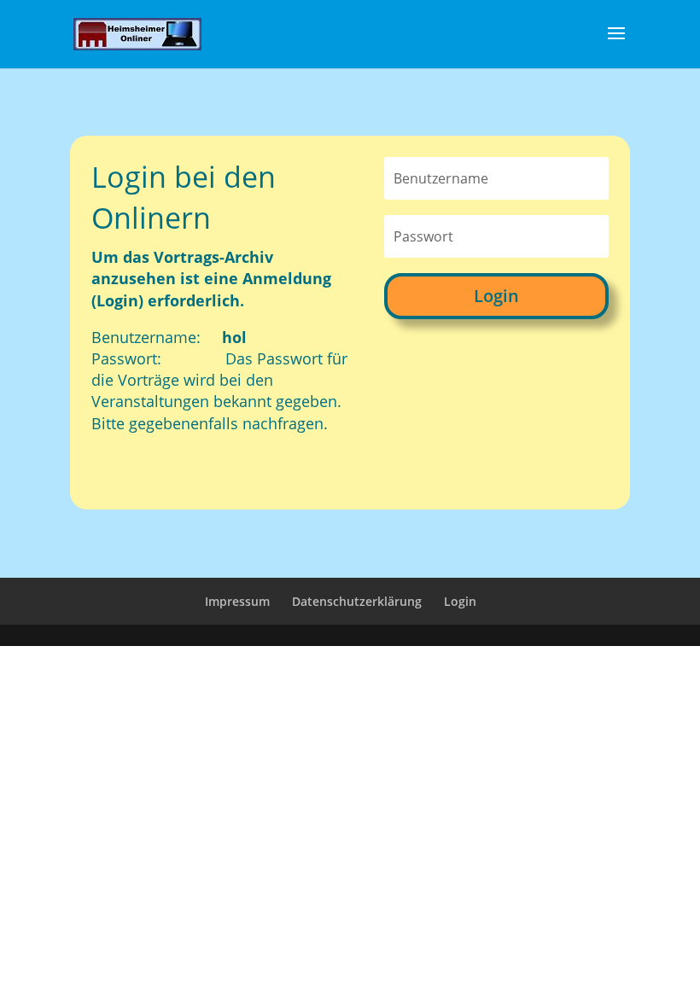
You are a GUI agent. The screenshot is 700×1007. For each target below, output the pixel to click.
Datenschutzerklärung (357, 601)
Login (496, 295)
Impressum (237, 601)
